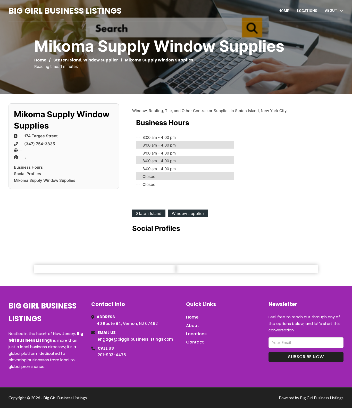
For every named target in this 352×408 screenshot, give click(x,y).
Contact (195, 342)
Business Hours (28, 167)
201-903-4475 (112, 355)
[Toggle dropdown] (341, 11)
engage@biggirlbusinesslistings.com (135, 339)
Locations (307, 11)
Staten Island (67, 60)
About (192, 326)
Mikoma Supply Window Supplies (44, 180)
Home (284, 11)
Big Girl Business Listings (65, 10)
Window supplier (100, 60)
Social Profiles (27, 173)
